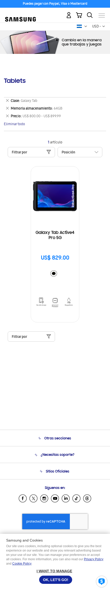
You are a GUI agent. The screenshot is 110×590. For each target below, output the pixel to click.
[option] (53, 273)
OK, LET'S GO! (55, 580)
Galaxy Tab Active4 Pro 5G (55, 235)
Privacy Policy (93, 559)
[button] (85, 26)
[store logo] (20, 13)
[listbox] (55, 274)
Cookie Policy (21, 563)
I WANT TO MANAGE (54, 571)
